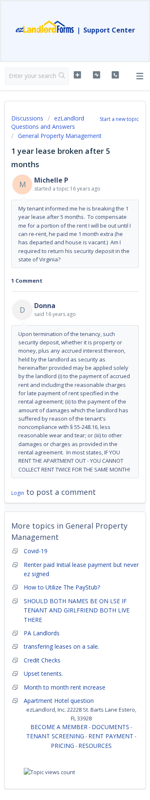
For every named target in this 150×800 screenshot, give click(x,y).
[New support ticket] (77, 75)
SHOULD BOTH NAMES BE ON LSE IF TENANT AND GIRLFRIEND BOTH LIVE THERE (77, 610)
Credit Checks (42, 660)
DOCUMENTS (110, 727)
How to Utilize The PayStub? (62, 587)
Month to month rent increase (64, 687)
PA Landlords (42, 633)
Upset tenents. (43, 673)
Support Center (109, 30)
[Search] (62, 76)
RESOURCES (95, 746)
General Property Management (60, 136)
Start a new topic (119, 119)
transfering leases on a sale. (61, 646)
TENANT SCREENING (55, 736)
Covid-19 (36, 551)
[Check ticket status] (96, 75)
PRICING (62, 746)
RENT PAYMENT (110, 736)
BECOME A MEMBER (59, 727)
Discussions (27, 118)
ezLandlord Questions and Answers (47, 122)
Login (17, 493)
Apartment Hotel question (59, 701)
